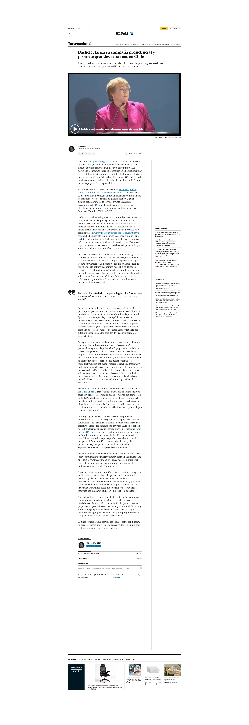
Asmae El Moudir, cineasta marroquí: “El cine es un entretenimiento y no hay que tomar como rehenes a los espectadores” (167, 263)
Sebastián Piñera (86, 391)
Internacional (80, 44)
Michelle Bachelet (117, 568)
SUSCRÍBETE (164, 28)
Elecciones (81, 568)
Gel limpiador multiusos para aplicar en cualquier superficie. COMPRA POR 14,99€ (133, 680)
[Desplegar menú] (69, 33)
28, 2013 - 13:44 (93, 148)
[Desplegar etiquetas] (141, 568)
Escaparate (72, 659)
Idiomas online (118, 659)
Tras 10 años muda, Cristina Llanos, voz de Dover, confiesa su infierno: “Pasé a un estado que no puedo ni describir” (168, 293)
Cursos (97, 659)
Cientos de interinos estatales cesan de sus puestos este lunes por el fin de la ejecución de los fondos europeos (167, 307)
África (151, 44)
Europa (117, 44)
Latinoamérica (134, 44)
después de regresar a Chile (103, 161)
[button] (124, 104)
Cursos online (107, 659)
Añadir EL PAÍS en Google (134, 153)
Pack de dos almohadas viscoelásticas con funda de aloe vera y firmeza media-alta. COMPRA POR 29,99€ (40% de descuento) (153, 681)
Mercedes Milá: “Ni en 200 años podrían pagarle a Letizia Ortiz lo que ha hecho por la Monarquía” (168, 300)
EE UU (121, 44)
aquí (118, 577)
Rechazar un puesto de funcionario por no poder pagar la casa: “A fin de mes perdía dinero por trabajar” (168, 314)
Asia (147, 44)
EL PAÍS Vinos (130, 659)
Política (88, 568)
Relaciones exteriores (98, 568)
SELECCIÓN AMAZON (85, 659)
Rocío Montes (83, 146)
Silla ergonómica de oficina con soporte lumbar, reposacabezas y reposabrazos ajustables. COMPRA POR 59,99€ (105, 687)
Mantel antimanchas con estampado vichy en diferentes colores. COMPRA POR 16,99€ (171, 680)
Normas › (139, 558)
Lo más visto (159, 279)
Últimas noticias (175, 44)
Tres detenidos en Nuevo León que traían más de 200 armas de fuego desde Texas (167, 234)
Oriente (142, 44)
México (127, 44)
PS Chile (126, 568)
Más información (83, 577)
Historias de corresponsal (162, 44)
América (108, 568)
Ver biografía (91, 546)
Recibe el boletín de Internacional (90, 553)
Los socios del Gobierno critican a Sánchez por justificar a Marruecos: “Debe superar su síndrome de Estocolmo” (166, 242)
